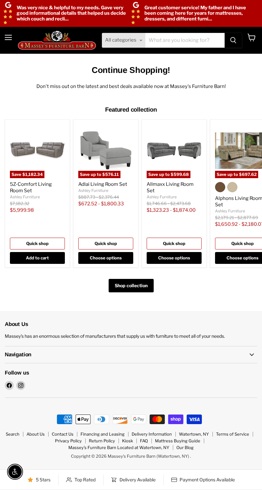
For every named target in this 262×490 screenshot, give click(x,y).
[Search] (233, 40)
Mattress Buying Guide (177, 440)
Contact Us (62, 434)
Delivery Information (152, 434)
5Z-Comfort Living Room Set (31, 187)
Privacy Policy (68, 440)
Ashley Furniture (25, 196)
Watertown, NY (194, 434)
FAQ (144, 440)
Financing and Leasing (103, 434)
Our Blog (185, 447)
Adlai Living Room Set (102, 184)
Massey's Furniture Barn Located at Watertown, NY (118, 447)
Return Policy (102, 440)
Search (12, 434)
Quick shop (37, 243)
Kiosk (127, 440)
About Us (36, 434)
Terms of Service (232, 434)
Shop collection (131, 285)
